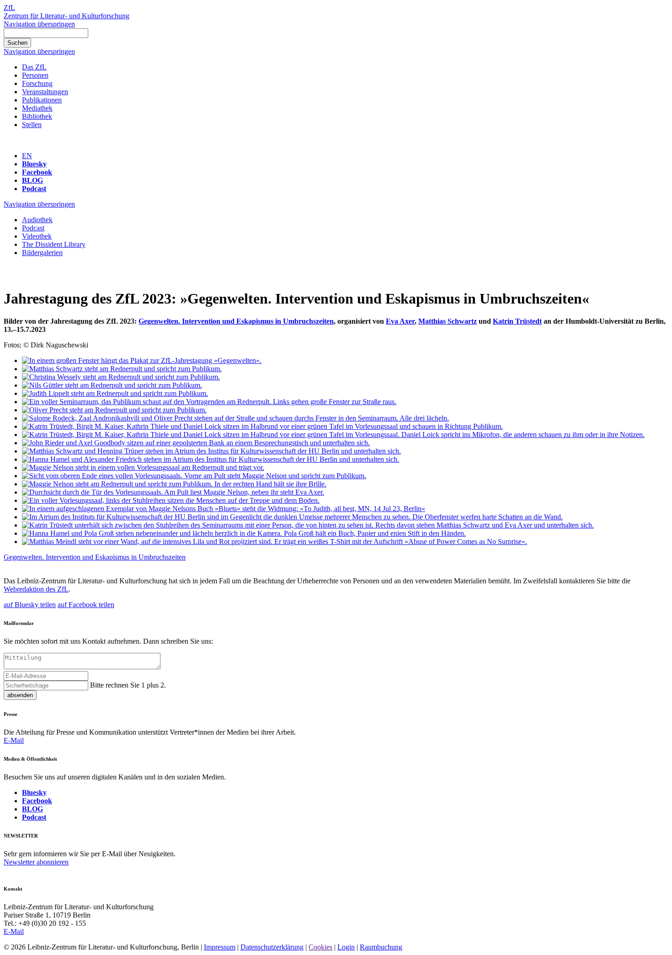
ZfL (9, 7)
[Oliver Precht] (114, 410)
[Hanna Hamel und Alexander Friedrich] (210, 459)
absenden (20, 695)
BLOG (32, 180)
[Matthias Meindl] (274, 541)
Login (346, 947)
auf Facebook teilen (86, 604)
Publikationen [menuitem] (42, 100)
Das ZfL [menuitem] (34, 67)
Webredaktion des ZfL (36, 589)
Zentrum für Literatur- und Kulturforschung (66, 16)
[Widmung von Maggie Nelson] (223, 508)
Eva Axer (400, 321)
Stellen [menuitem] (32, 124)
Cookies (320, 947)
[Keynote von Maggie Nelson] (143, 467)
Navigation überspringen (39, 24)
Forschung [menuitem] (37, 83)
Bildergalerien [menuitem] (42, 252)
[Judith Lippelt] (115, 393)
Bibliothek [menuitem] (37, 116)
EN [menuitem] (27, 156)
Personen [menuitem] (35, 75)
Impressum (219, 947)
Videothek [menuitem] (37, 236)
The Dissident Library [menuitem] (53, 244)
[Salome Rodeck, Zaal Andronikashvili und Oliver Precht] (235, 418)
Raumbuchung (381, 947)
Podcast (34, 188)
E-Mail (14, 740)
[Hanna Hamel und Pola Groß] (244, 533)
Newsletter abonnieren (36, 862)
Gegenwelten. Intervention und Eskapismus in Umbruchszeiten (236, 321)
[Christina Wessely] (121, 377)
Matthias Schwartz (447, 321)
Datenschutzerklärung (272, 947)
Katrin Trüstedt (517, 321)
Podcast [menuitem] (33, 228)
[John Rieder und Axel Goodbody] (196, 443)
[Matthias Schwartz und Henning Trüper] (211, 451)
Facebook (37, 172)
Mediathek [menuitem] (37, 108)
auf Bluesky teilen (30, 604)
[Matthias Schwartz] (122, 369)
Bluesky (34, 164)
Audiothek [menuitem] (37, 220)
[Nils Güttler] (112, 385)
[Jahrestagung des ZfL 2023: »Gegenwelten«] (141, 360)
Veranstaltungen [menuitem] (45, 92)
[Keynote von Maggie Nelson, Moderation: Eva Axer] (173, 492)
